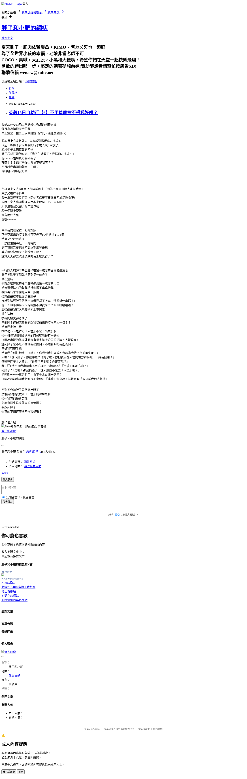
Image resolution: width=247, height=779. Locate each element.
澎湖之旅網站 (10, 595)
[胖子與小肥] (2, 575)
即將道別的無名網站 (14, 600)
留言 (38, 451)
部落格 (13, 92)
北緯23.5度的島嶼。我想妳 (18, 587)
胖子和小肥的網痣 (24, 28)
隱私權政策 (144, 728)
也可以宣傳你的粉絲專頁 (12, 579)
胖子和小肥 (8, 431)
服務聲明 (158, 728)
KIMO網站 (8, 582)
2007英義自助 (32, 466)
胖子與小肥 (7, 572)
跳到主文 (7, 38)
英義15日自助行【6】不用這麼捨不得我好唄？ (53, 112)
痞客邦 (30, 451)
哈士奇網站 (8, 591)
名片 (11, 97)
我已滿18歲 (9, 771)
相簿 (11, 88)
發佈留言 (7, 501)
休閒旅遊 (31, 81)
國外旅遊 (29, 461)
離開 (20, 771)
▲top (4, 472)
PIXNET (96, 728)
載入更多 (7, 479)
